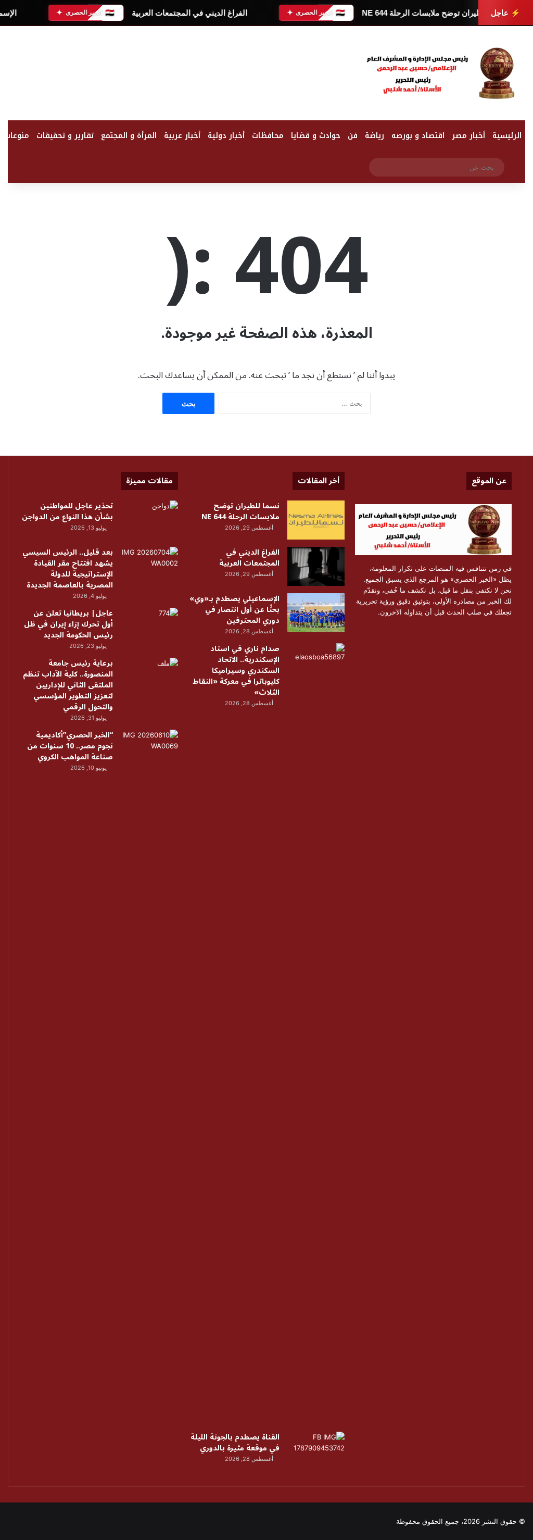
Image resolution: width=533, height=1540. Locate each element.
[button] (339, 75)
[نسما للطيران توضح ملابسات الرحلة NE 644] (316, 520)
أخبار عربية (182, 136)
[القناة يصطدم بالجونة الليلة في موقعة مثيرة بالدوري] (316, 1451)
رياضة (374, 136)
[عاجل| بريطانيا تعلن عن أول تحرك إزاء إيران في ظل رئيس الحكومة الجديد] (149, 627)
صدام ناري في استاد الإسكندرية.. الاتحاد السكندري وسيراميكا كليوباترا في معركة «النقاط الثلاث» (236, 670)
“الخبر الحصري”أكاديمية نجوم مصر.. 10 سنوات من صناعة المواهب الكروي (70, 746)
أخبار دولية (226, 136)
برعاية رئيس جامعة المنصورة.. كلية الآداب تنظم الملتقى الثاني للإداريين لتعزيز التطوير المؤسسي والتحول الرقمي (68, 685)
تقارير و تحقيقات (65, 136)
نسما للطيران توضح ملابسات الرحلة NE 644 (434, 12)
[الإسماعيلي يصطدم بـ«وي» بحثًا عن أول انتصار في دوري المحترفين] (316, 612)
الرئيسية (507, 136)
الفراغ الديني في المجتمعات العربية (189, 12)
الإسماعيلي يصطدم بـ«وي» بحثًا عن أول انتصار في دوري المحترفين (234, 609)
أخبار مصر (468, 136)
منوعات (16, 136)
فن (353, 136)
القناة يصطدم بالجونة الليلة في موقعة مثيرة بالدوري (235, 1443)
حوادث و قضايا (315, 136)
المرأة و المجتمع (129, 136)
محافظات (268, 136)
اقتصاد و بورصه (418, 136)
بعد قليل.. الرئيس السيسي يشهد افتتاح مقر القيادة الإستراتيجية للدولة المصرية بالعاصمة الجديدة (67, 569)
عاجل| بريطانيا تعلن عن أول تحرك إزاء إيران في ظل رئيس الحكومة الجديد (68, 624)
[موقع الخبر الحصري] (444, 73)
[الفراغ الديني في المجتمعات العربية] (316, 566)
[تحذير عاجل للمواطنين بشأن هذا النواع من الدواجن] (149, 520)
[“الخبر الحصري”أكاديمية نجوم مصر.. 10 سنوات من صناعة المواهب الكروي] (149, 749)
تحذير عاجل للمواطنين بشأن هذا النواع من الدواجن (67, 511)
